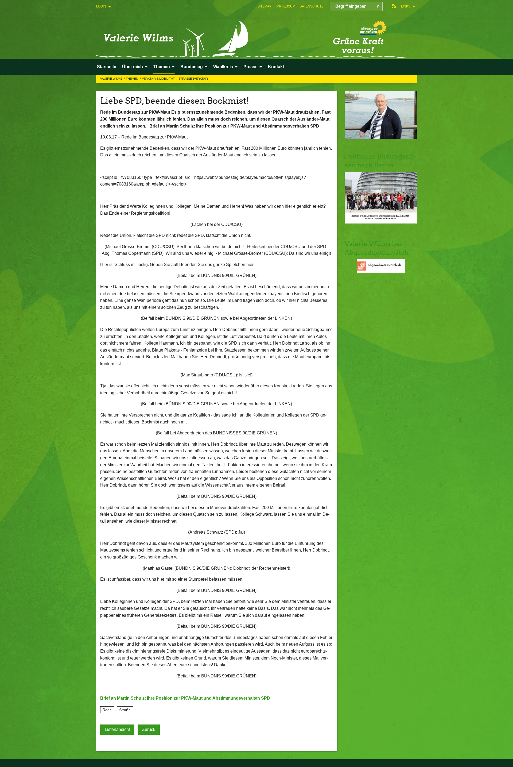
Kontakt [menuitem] (276, 66)
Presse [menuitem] (250, 66)
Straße (125, 710)
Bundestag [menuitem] (191, 66)
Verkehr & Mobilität (159, 78)
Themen (132, 78)
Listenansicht (117, 729)
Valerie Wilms (111, 78)
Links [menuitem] (405, 6)
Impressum (285, 6)
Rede (107, 710)
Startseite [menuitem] (106, 66)
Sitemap (264, 6)
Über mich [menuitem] (132, 66)
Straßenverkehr (193, 78)
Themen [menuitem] (161, 66)
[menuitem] (264, 6)
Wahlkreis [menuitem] (223, 66)
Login (101, 6)
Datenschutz (311, 6)
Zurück (148, 729)
